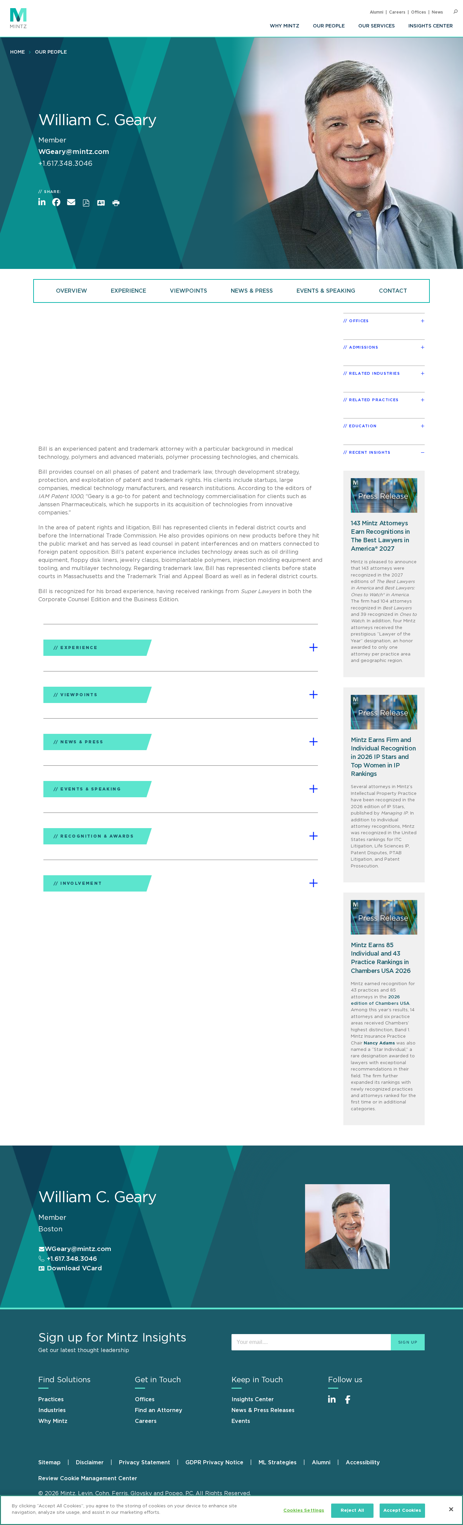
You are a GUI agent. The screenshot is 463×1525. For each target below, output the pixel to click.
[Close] (451, 1509)
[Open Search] (455, 11)
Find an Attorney (158, 1410)
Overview (71, 291)
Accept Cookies (402, 1510)
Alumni (376, 12)
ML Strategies (278, 1462)
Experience (128, 291)
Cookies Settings (303, 1510)
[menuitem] (284, 26)
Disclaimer (90, 1462)
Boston (50, 1229)
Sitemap (49, 1462)
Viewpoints (188, 291)
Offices (418, 12)
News (437, 12)
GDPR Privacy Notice (214, 1462)
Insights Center (430, 26)
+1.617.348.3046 (71, 1259)
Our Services (376, 26)
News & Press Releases (263, 1410)
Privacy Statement (144, 1462)
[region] (231, 1510)
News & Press (252, 291)
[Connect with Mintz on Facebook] (352, 1403)
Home (17, 52)
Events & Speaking (326, 291)
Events (241, 1421)
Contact (393, 291)
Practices (51, 1399)
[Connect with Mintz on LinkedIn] (335, 1403)
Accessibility (363, 1462)
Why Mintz (284, 26)
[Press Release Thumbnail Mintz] (384, 495)
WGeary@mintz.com (73, 152)
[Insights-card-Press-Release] (384, 917)
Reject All (352, 1510)
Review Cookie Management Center (87, 1478)
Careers (397, 12)
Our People (329, 26)
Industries (52, 1410)
